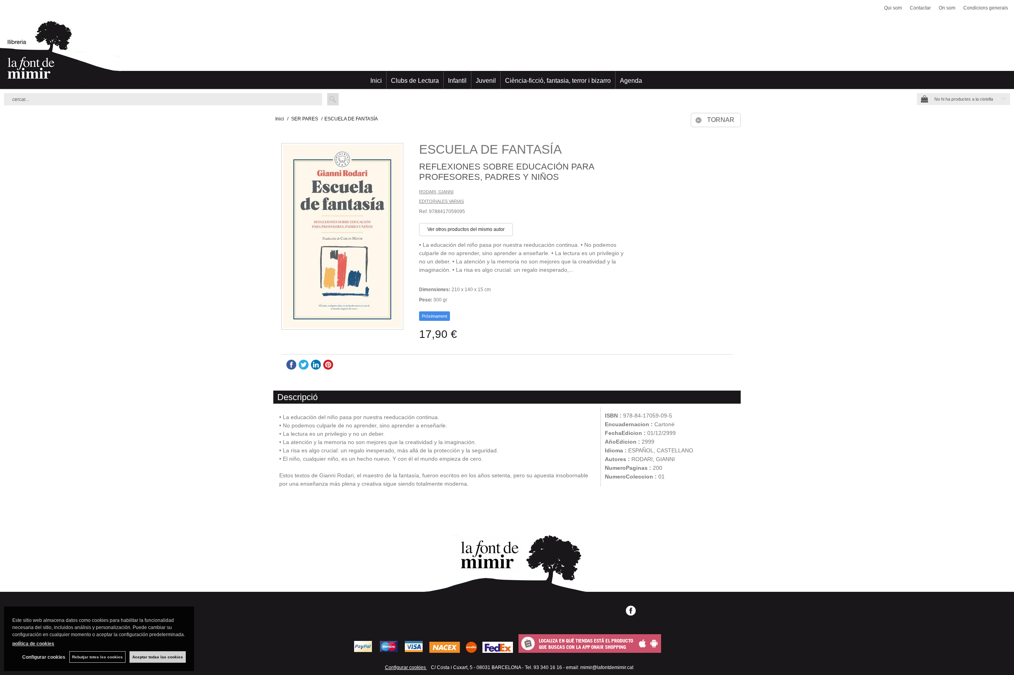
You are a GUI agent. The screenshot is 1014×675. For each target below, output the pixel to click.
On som (947, 8)
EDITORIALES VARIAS (441, 201)
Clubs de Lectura (415, 80)
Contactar (920, 8)
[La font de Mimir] (507, 53)
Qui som (893, 8)
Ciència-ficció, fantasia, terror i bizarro (558, 80)
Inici (376, 80)
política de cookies (33, 643)
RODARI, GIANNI (436, 191)
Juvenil (486, 80)
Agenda (631, 80)
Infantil (457, 80)
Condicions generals (985, 8)
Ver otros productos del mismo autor (466, 229)
